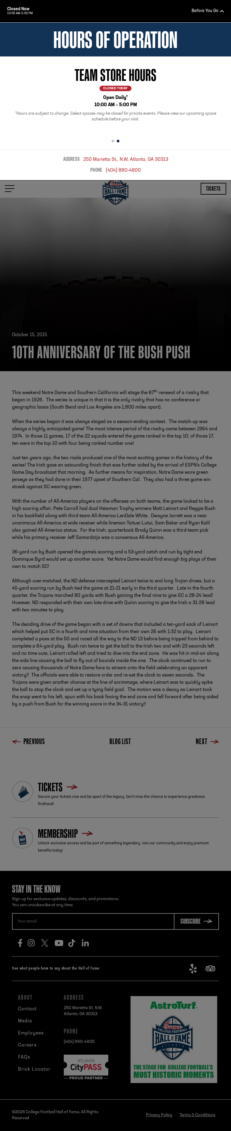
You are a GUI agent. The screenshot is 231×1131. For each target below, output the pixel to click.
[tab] (113, 141)
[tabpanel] (115, 95)
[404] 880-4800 (123, 170)
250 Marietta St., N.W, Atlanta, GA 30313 (125, 159)
